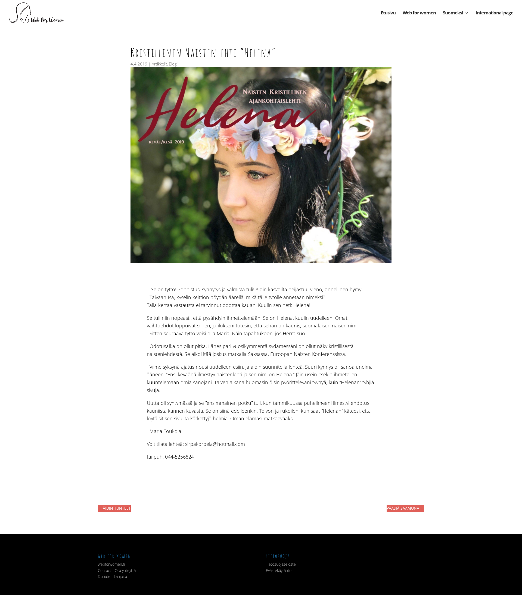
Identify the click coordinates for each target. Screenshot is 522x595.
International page (494, 13)
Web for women (419, 13)
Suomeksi (453, 13)
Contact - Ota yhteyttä (117, 570)
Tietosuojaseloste (281, 564)
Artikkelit (159, 64)
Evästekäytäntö (278, 570)
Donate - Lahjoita (112, 576)
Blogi (173, 64)
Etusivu (388, 13)
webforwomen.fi (111, 564)
